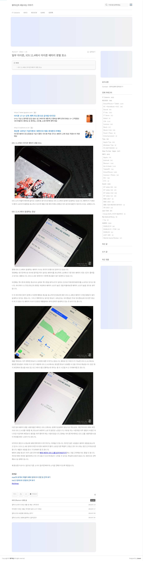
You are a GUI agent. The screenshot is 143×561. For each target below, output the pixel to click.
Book (107, 127)
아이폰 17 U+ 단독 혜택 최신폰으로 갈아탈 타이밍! (35, 115)
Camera (108, 124)
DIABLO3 (108, 232)
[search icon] (106, 5)
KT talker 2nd (110, 193)
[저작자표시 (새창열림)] (95, 495)
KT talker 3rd (110, 190)
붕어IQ (12, 558)
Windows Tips (109, 145)
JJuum (139, 558)
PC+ (106, 178)
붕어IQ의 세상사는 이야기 (22, 5)
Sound (107, 109)
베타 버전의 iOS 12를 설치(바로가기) (53, 452)
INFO (25, 12)
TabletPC (108, 169)
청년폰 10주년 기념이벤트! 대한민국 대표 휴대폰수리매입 (37, 131)
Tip (106, 220)
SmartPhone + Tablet (113, 104)
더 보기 (93, 500)
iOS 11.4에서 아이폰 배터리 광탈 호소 (30, 67)
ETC (106, 181)
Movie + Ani (109, 130)
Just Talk (107, 211)
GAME (43, 12)
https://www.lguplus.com (23, 112)
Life (106, 121)
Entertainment (110, 136)
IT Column (16, 12)
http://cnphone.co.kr (22, 128)
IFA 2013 (108, 208)
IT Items (108, 115)
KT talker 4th (110, 187)
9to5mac (15, 483)
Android (108, 160)
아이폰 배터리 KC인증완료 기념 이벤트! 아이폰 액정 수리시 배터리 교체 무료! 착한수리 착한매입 (47, 134)
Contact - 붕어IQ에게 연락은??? (112, 87)
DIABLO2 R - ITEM (111, 229)
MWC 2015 (108, 202)
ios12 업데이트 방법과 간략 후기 (23, 480)
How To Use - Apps (111, 151)
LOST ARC (108, 235)
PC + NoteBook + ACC (113, 106)
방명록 (51, 12)
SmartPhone (110, 172)
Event (106, 184)
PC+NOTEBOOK (110, 148)
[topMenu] (131, 4)
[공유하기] (21, 494)
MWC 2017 (108, 199)
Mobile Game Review (112, 238)
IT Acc (107, 112)
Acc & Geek (109, 166)
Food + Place (109, 133)
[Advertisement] (71, 31)
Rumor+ (15, 52)
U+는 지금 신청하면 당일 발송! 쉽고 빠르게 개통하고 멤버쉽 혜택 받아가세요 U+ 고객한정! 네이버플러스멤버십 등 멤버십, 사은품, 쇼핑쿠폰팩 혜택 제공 (46, 119)
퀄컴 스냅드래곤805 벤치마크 (114, 205)
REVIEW (34, 12)
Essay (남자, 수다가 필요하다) (114, 214)
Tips (105, 139)
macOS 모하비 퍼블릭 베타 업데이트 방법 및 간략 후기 (31, 477)
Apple (107, 157)
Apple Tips (109, 142)
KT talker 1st (109, 196)
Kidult (106, 118)
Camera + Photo (111, 175)
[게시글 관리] (26, 494)
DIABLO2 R (109, 226)
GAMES (106, 223)
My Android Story (109, 217)
